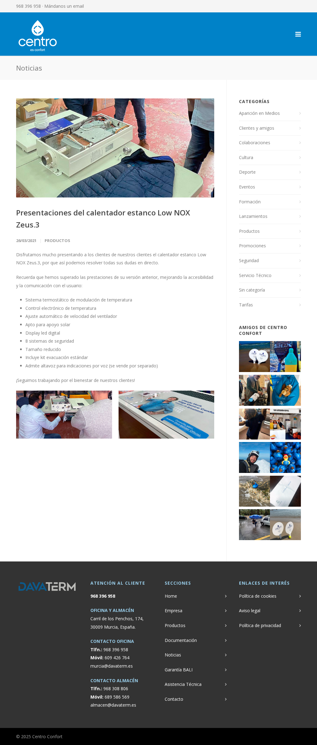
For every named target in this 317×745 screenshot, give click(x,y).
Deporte (247, 172)
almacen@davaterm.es (113, 705)
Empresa (173, 610)
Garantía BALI (179, 670)
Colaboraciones (254, 142)
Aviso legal (249, 610)
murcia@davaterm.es (111, 666)
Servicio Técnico (255, 275)
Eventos (247, 187)
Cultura (246, 157)
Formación (250, 202)
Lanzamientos (253, 216)
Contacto (174, 699)
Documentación (181, 640)
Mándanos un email (64, 6)
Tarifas (246, 305)
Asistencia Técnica (183, 684)
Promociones (252, 246)
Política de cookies (257, 596)
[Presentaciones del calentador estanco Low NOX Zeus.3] (115, 147)
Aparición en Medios (259, 113)
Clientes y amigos (256, 128)
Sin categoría (252, 290)
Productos (57, 240)
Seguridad (249, 260)
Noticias (173, 655)
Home (171, 596)
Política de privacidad (260, 625)
